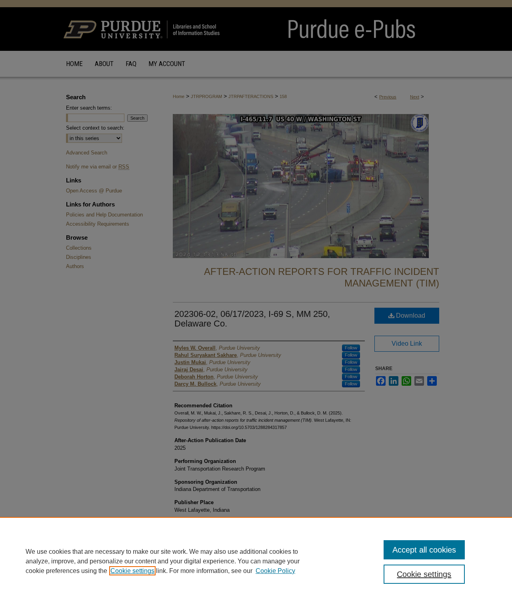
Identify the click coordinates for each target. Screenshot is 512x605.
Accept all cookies (424, 549)
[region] (256, 561)
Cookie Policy (275, 570)
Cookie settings (132, 570)
